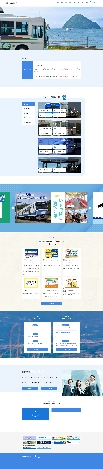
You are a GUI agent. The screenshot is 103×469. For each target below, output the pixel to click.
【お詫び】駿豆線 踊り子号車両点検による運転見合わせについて (37, 327)
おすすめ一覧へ (51, 303)
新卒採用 (30, 388)
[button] (50, 47)
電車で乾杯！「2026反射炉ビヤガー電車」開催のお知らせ (35, 343)
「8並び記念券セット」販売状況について (33, 336)
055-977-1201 (39, 457)
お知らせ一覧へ (37, 349)
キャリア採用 (49, 388)
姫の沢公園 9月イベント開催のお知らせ (62, 327)
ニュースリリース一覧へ (66, 349)
